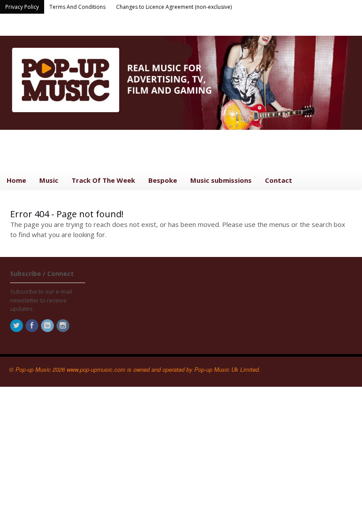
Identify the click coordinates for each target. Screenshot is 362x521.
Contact (278, 180)
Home (16, 180)
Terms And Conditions (77, 7)
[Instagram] (64, 326)
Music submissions (221, 180)
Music (48, 180)
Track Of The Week (103, 180)
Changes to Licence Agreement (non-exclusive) (174, 7)
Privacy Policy (22, 7)
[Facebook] (33, 326)
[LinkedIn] (48, 326)
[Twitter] (17, 326)
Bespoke (162, 180)
